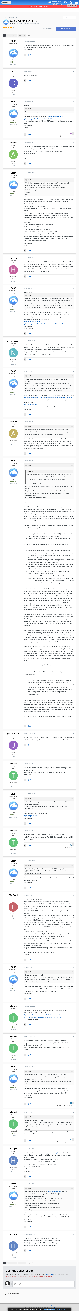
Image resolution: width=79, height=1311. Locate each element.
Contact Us (72, 5)
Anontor (13, 421)
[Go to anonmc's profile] (13, 154)
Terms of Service (24, 1305)
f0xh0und (13, 895)
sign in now (49, 1274)
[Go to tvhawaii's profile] (13, 775)
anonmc (13, 142)
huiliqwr (13, 1148)
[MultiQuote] (25, 55)
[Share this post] (73, 41)
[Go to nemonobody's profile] (13, 352)
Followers (67, 18)
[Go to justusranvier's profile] (13, 745)
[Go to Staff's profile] (6, 22)
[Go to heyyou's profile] (13, 269)
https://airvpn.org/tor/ (52, 1153)
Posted (29, 41)
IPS (54, 1307)
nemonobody (13, 341)
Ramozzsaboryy (61, 1105)
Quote (29, 55)
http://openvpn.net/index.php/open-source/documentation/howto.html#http (48, 397)
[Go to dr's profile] (13, 83)
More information (62, 1309)
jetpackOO (63, 136)
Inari (65, 847)
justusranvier (13, 733)
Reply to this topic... (22, 1284)
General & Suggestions (32, 23)
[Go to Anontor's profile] (13, 433)
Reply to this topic (66, 28)
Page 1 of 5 (31, 35)
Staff (13, 23)
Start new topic (47, 28)
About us (42, 1305)
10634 (14, 62)
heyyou (13, 258)
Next (20, 35)
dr (13, 71)
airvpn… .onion (53, 1305)
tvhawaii (13, 763)
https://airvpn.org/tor (30, 404)
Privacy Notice (34, 1305)
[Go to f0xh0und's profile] (13, 907)
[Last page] (24, 35)
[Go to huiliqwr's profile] (13, 1160)
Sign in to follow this (11, 17)
